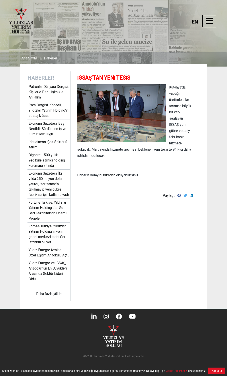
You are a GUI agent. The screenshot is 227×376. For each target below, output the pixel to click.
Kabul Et (217, 370)
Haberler (50, 58)
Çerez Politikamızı (176, 370)
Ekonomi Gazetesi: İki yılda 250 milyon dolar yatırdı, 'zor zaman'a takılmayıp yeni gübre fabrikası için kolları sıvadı (49, 184)
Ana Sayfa (29, 58)
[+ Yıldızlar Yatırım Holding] (25, 32)
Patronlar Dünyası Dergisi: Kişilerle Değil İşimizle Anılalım (49, 92)
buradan (109, 175)
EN (195, 22)
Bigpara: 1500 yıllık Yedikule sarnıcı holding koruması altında (47, 160)
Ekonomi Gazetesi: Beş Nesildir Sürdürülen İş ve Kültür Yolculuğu (47, 128)
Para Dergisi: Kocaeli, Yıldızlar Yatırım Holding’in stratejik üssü (48, 110)
